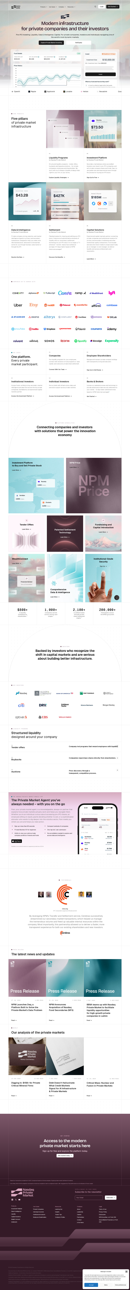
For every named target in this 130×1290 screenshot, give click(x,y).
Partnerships (80, 1217)
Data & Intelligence (16, 1211)
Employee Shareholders (39, 1217)
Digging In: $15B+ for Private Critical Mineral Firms (25, 1084)
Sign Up (102, 566)
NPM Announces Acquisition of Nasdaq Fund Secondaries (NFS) (61, 1007)
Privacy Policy (103, 1212)
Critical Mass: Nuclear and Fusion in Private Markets (100, 1084)
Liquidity (13, 1214)
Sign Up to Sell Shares (94, 370)
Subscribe (109, 1198)
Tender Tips (58, 1214)
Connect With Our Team (57, 369)
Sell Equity (78, 43)
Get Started (112, 7)
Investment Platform (16, 1208)
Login (101, 7)
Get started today (64, 1156)
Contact (79, 1220)
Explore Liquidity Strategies (58, 177)
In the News (80, 1222)
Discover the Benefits (56, 257)
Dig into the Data (16, 257)
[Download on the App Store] (16, 841)
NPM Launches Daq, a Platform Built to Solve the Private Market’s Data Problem (26, 1007)
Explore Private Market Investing (51, 43)
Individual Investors (38, 1212)
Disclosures (102, 1214)
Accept (91, 1285)
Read (13, 1020)
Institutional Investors (39, 1214)
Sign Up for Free (92, 177)
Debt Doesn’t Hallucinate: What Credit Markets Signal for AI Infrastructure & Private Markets (62, 1087)
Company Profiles (60, 1217)
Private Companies (38, 1209)
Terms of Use (102, 1209)
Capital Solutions (16, 1216)
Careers (79, 1214)
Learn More (90, 259)
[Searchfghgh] (95, 6)
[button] (126, 1271)
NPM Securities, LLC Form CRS (107, 1217)
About (78, 1209)
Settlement (14, 1222)
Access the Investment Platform (21, 396)
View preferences (120, 1285)
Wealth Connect (15, 1219)
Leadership (80, 1212)
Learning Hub (58, 1209)
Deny (105, 1285)
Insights (57, 1212)
